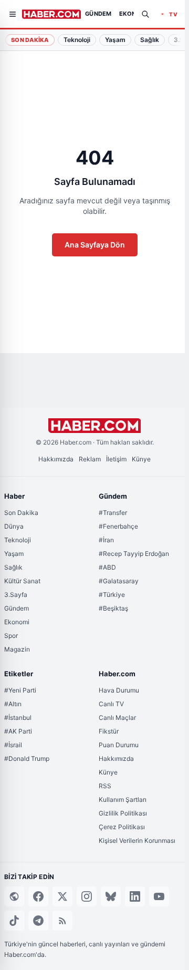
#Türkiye (112, 594)
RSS (105, 786)
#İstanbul (18, 717)
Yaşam (14, 554)
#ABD (107, 567)
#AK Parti (18, 731)
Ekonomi (16, 622)
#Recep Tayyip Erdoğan (134, 554)
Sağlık (13, 567)
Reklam (90, 459)
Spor (11, 635)
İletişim (116, 459)
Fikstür (109, 731)
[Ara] (145, 14)
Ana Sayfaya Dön (95, 244)
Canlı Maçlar (117, 717)
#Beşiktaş (113, 608)
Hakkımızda (56, 459)
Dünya (14, 526)
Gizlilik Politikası (123, 813)
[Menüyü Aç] (12, 14)
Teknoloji (17, 540)
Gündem (16, 608)
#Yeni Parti (20, 690)
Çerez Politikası (122, 827)
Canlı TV (111, 704)
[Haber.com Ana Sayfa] (51, 14)
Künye (141, 459)
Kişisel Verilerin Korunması (137, 840)
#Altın (13, 704)
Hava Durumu (119, 690)
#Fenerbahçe (118, 526)
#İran (106, 540)
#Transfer (113, 513)
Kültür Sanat (22, 581)
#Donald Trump (26, 758)
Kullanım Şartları (122, 799)
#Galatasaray (119, 581)
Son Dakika (30, 40)
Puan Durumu (119, 745)
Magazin (17, 649)
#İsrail (13, 745)
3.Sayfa (15, 594)
